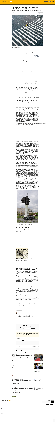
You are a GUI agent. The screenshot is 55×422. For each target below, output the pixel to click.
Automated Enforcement (14, 354)
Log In (45, 1)
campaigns (22, 185)
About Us (1, 408)
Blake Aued (14, 375)
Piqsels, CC (18, 47)
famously (17, 114)
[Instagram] (50, 404)
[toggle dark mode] (50, 1)
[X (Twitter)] (48, 404)
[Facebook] (47, 404)
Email (23, 328)
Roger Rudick (15, 383)
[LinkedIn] (52, 404)
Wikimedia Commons (31, 224)
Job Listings (2, 413)
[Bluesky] (53, 404)
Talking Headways (14, 387)
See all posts (14, 396)
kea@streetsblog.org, (28, 317)
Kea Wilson (16, 12)
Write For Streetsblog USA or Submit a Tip (5, 412)
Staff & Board (2, 409)
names (17, 188)
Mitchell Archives (25, 260)
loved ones (19, 187)
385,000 (19, 69)
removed (34, 176)
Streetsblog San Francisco (15, 379)
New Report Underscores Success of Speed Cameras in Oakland (21, 380)
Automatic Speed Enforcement (21, 379)
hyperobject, (35, 276)
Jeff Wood (14, 392)
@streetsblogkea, (35, 317)
